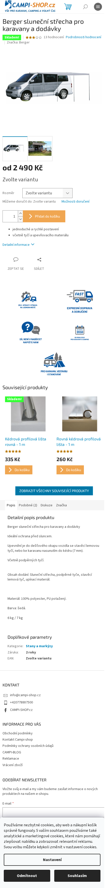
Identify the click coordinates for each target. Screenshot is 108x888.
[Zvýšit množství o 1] (20, 213)
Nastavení (52, 860)
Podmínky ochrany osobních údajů (28, 745)
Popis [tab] (11, 505)
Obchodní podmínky (18, 733)
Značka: (18, 42)
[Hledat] (85, 7)
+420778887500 (21, 702)
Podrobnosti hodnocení (83, 37)
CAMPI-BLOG (12, 752)
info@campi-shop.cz (25, 695)
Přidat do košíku (47, 216)
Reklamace (11, 758)
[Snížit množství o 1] (20, 219)
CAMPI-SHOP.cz (21, 709)
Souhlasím (77, 876)
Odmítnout (27, 876)
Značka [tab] (61, 505)
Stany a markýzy (39, 646)
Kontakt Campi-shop (18, 739)
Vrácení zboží (13, 765)
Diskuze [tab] (46, 505)
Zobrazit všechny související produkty (54, 491)
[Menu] (98, 7)
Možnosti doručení (75, 201)
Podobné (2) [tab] (28, 505)
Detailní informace (16, 244)
